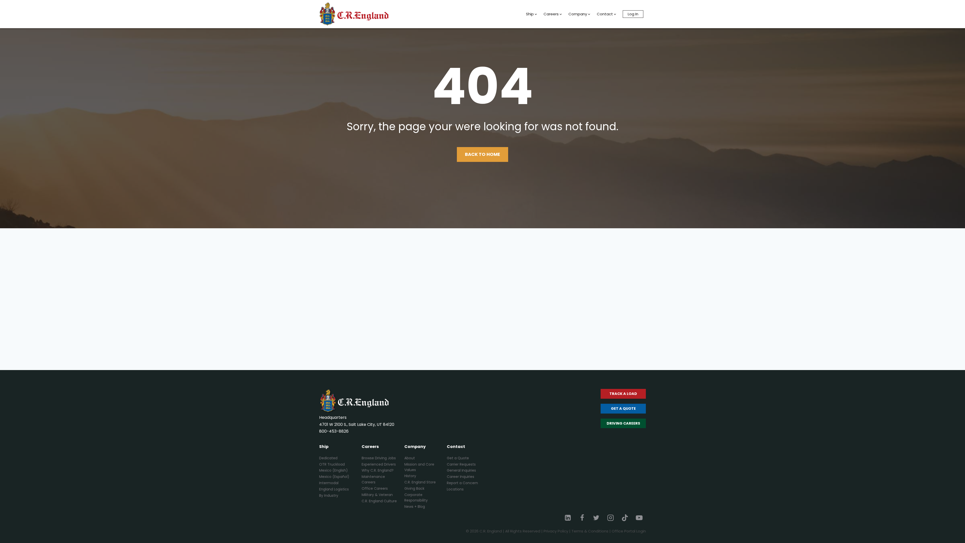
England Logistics (334, 489)
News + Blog (414, 506)
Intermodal (329, 482)
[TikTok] (625, 517)
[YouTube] (639, 517)
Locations (455, 489)
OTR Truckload (332, 464)
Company (577, 14)
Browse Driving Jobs (379, 458)
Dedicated (328, 458)
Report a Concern (462, 482)
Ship (530, 14)
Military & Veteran (377, 494)
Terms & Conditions (589, 531)
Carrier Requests (461, 464)
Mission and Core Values (419, 467)
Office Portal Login (629, 531)
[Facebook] (582, 517)
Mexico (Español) (334, 476)
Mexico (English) (333, 470)
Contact (605, 14)
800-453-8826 (334, 431)
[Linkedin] (568, 517)
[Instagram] (610, 517)
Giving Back (414, 488)
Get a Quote (458, 458)
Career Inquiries (460, 476)
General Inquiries (461, 470)
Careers (551, 14)
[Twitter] (596, 517)
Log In (633, 14)
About (409, 458)
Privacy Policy (556, 531)
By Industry (328, 495)
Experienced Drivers (379, 464)
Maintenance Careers (373, 479)
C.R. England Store (420, 482)
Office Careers (375, 488)
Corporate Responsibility (416, 497)
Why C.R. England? (378, 470)
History (410, 475)
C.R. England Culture (379, 501)
